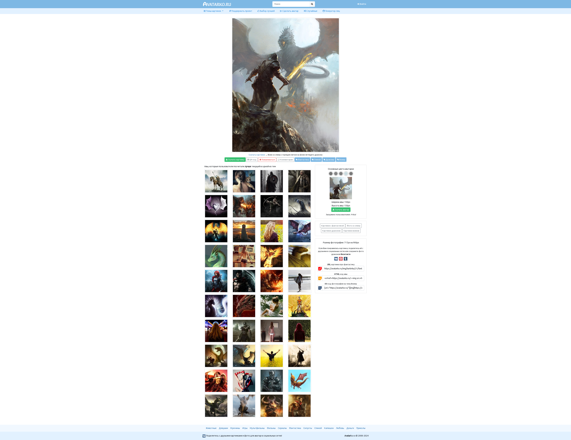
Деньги (350, 428)
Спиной (317, 160)
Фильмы (271, 428)
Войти (362, 4)
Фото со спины (353, 226)
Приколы (360, 428)
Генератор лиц (332, 11)
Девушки (223, 428)
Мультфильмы (257, 428)
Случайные (311, 11)
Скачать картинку (236, 160)
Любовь (340, 428)
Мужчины (235, 428)
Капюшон (329, 428)
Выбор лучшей (267, 11)
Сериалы (282, 428)
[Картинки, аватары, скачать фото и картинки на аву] (217, 4)
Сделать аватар (290, 11)
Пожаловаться (268, 160)
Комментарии (286, 160)
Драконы (329, 160)
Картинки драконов (331, 231)
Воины (342, 160)
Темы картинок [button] (214, 11)
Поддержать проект (241, 11)
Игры (244, 428)
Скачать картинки (257, 155)
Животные (211, 428)
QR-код (252, 160)
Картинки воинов (351, 231)
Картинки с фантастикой (332, 226)
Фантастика (303, 160)
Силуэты (307, 428)
